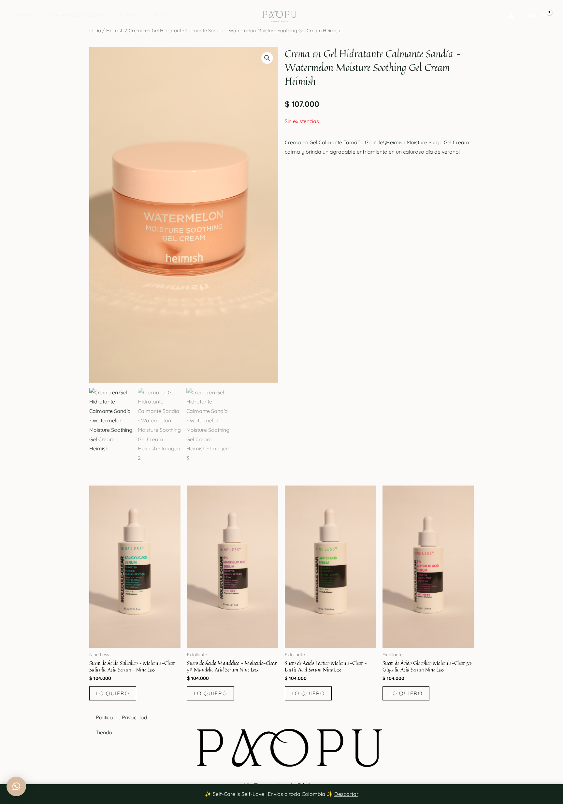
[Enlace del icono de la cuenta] (511, 16)
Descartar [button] (346, 794)
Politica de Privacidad (121, 717)
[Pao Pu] (278, 15)
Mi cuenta (126, 15)
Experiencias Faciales (75, 15)
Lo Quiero (112, 693)
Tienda (22, 15)
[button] (34, 15)
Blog (161, 15)
